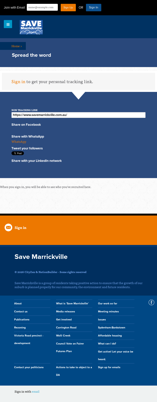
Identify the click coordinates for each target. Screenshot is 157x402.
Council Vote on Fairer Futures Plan (70, 347)
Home (16, 45)
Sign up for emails (109, 367)
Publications (21, 319)
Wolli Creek (63, 335)
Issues (102, 319)
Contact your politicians (29, 367)
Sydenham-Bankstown (111, 327)
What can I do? (107, 343)
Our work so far (107, 303)
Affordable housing (110, 335)
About (18, 303)
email (35, 391)
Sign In (93, 7)
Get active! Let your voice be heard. (115, 355)
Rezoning (20, 327)
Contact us (21, 311)
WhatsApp (18, 141)
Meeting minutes (108, 311)
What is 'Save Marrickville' (72, 303)
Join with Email (14, 8)
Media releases (65, 311)
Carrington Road (66, 327)
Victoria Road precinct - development (28, 339)
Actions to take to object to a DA (74, 371)
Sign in (18, 81)
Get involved (64, 319)
